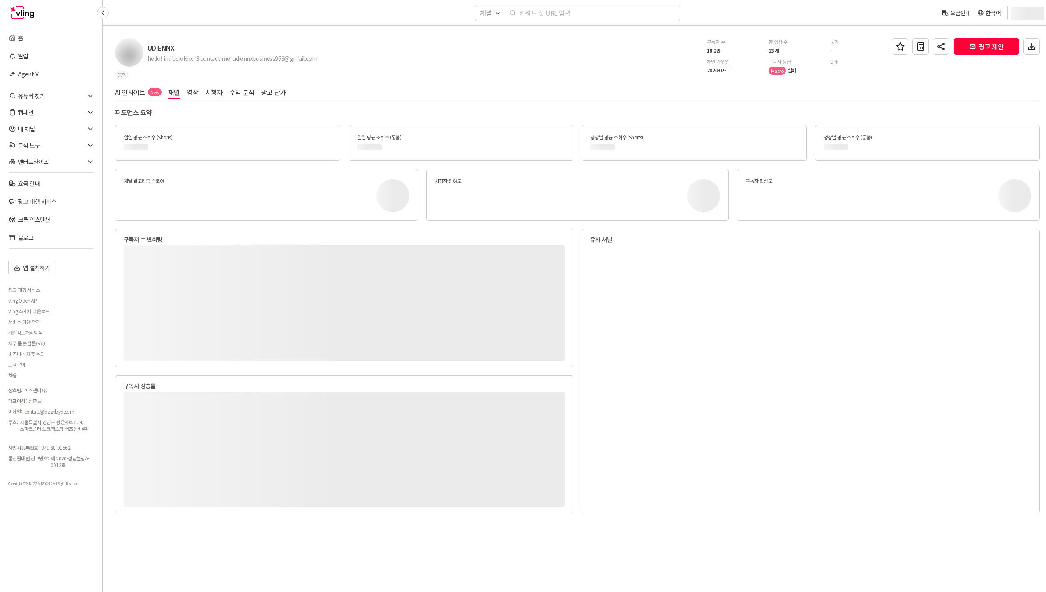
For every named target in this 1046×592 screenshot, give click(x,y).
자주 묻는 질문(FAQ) (27, 343)
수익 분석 (241, 92)
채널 (174, 92)
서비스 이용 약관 (24, 322)
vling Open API (23, 300)
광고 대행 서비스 (24, 290)
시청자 (214, 92)
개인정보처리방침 (25, 332)
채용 (12, 375)
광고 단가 (273, 92)
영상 (193, 92)
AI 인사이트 (137, 92)
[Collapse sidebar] (103, 12)
